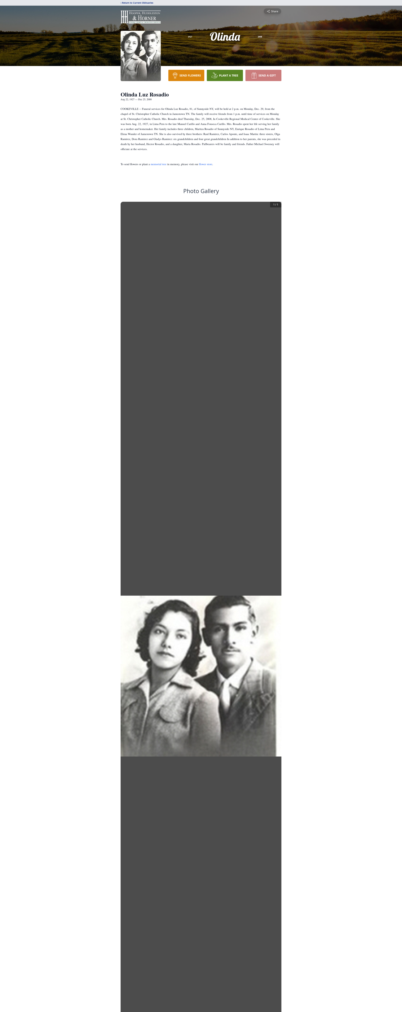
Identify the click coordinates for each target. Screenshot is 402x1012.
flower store (205, 164)
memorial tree (158, 164)
